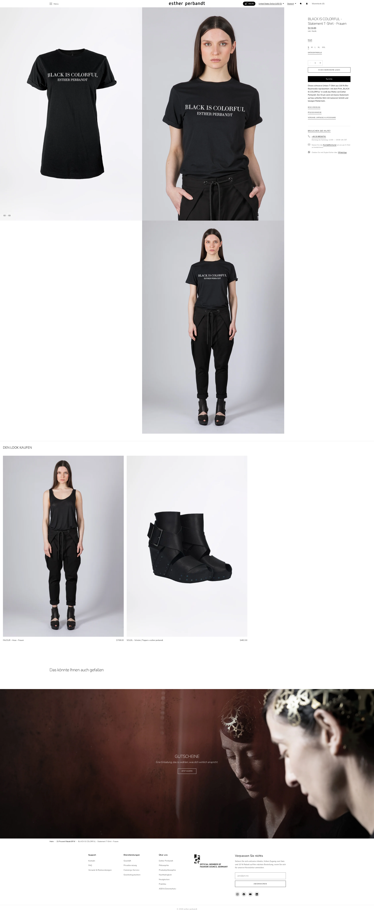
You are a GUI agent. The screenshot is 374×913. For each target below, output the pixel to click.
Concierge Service (131, 870)
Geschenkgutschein (132, 874)
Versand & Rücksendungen (100, 870)
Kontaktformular (329, 145)
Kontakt (91, 861)
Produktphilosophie (167, 870)
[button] (301, 3)
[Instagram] (237, 894)
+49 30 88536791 (319, 137)
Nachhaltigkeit (165, 874)
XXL (323, 47)
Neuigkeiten (164, 879)
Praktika (162, 884)
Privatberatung (130, 865)
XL (319, 47)
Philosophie (164, 865)
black (310, 40)
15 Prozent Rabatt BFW (65, 841)
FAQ (90, 865)
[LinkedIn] (256, 894)
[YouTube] (250, 894)
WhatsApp (342, 152)
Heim (52, 841)
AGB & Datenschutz (167, 888)
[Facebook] (243, 894)
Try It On (329, 79)
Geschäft (127, 861)
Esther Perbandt (166, 861)
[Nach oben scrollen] (369, 908)
